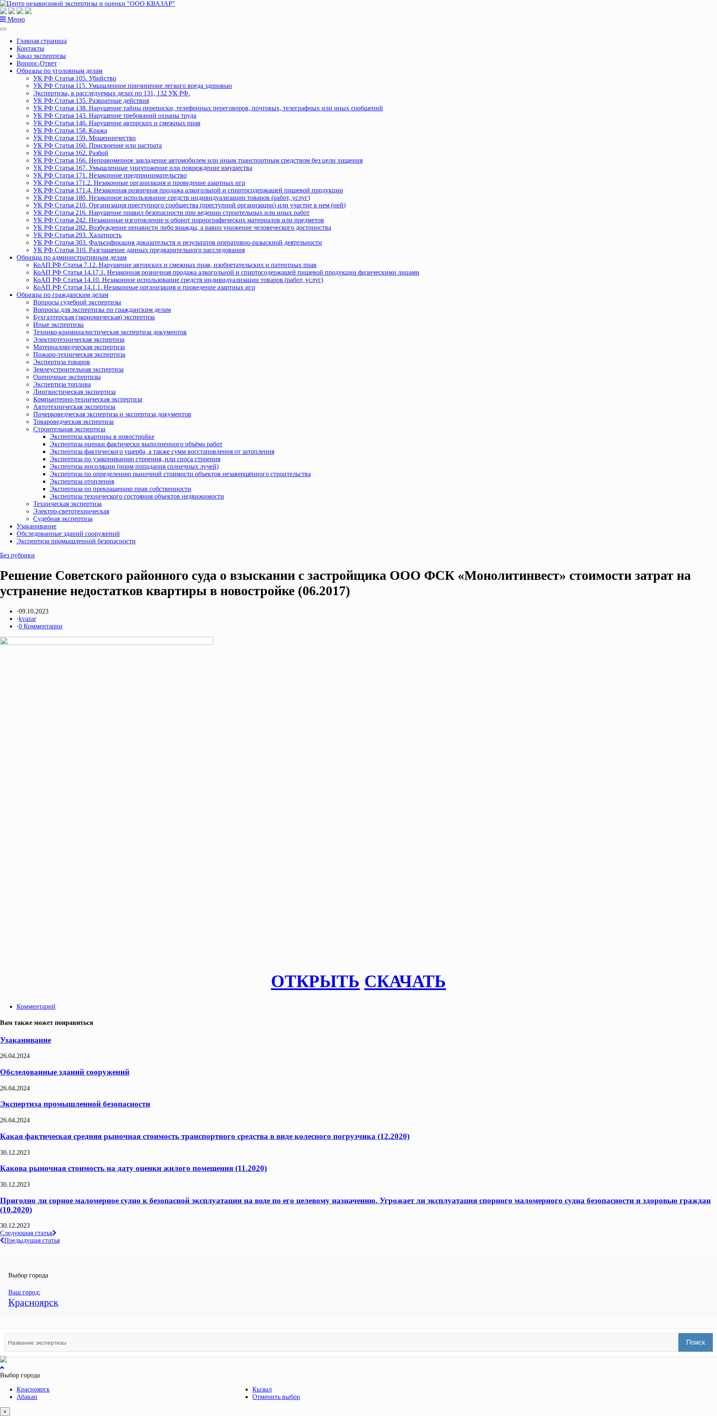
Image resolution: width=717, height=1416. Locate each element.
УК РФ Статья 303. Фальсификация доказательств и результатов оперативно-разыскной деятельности (177, 242)
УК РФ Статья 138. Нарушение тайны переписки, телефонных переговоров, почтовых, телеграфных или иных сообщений (208, 108)
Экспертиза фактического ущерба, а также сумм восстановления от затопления (162, 451)
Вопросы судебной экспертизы (77, 302)
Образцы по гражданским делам (62, 294)
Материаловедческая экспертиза (79, 346)
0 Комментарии (41, 626)
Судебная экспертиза (63, 518)
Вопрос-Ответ (37, 63)
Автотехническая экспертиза (74, 406)
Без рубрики (17, 555)
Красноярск (33, 1389)
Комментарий (36, 1006)
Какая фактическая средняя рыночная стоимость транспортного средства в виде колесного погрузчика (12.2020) (205, 1136)
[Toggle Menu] (3, 29)
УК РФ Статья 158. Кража (70, 130)
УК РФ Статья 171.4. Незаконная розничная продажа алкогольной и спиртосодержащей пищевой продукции (188, 190)
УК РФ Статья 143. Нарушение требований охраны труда (114, 115)
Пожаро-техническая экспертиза (79, 354)
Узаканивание (36, 526)
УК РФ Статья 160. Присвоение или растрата (97, 145)
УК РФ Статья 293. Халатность (77, 234)
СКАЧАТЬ (405, 981)
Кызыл (262, 1389)
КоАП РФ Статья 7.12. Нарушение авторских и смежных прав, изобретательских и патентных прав (175, 264)
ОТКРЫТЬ (315, 981)
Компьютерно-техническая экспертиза (87, 399)
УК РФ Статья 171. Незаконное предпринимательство (110, 175)
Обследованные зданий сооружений (68, 533)
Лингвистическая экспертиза (74, 391)
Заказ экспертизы (41, 55)
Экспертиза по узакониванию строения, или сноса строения (135, 458)
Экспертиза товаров (61, 361)
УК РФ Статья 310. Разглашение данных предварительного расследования (139, 249)
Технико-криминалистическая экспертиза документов (110, 332)
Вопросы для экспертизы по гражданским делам (102, 309)
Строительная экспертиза (69, 429)
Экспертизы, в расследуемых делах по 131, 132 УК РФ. (111, 93)
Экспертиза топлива (62, 384)
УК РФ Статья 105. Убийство (74, 78)
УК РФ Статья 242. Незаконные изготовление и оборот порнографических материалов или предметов (178, 220)
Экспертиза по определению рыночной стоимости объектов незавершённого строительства (180, 473)
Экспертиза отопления (82, 481)
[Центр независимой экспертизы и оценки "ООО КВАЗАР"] (87, 3)
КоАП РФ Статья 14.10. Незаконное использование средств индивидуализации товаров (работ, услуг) (178, 279)
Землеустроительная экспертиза (78, 369)
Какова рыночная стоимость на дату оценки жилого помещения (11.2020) (133, 1168)
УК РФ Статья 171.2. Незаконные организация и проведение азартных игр (139, 182)
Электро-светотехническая (71, 511)
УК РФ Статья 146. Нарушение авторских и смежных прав (116, 123)
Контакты (30, 48)
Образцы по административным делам (72, 257)
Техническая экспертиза (67, 503)
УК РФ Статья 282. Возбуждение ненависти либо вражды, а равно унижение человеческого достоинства (182, 227)
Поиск (695, 1342)
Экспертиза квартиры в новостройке (102, 436)
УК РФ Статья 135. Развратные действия (91, 100)
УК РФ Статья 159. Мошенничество (84, 137)
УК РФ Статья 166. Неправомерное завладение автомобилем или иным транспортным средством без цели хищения (198, 160)
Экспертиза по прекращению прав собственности (120, 488)
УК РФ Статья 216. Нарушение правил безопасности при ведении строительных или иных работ (171, 212)
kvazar (27, 618)
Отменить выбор (276, 1396)
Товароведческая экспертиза (73, 421)
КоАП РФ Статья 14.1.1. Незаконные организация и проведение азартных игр (144, 287)
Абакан (27, 1396)
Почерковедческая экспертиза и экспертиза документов (112, 414)
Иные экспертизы (58, 324)
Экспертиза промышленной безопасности (76, 541)
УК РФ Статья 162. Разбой (70, 152)
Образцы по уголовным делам (59, 70)
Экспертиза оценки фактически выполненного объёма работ (136, 444)
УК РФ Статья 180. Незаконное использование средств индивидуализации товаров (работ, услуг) (171, 197)
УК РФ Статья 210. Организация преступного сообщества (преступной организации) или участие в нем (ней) (189, 205)
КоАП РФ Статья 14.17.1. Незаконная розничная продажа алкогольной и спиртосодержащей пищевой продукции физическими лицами (226, 272)
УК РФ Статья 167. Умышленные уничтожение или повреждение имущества (142, 167)
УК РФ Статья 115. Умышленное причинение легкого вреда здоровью (132, 85)
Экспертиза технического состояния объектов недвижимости (137, 496)
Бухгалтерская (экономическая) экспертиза (94, 317)
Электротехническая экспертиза (78, 339)
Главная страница (42, 40)
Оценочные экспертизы (67, 376)
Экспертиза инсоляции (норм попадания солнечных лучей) (134, 466)
